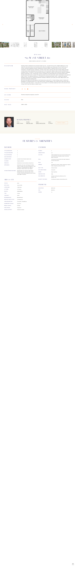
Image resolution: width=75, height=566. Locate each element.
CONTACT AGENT (61, 122)
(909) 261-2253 (29, 123)
